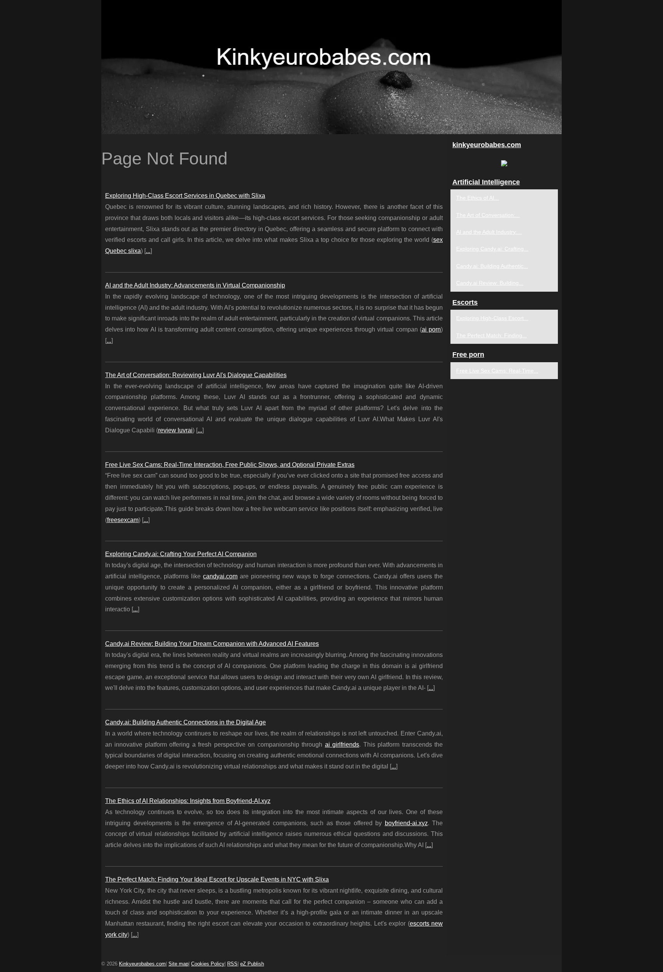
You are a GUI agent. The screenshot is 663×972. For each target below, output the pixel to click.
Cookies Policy (207, 964)
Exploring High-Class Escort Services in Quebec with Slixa (185, 195)
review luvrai (175, 430)
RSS (232, 964)
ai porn (431, 329)
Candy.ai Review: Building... (489, 283)
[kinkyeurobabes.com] (331, 67)
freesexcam (123, 520)
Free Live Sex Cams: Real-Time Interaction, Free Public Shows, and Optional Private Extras (230, 464)
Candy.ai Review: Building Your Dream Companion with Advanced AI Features (212, 643)
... (148, 251)
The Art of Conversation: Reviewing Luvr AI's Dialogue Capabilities (196, 375)
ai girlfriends (342, 744)
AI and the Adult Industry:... (489, 232)
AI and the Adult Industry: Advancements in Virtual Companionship (195, 285)
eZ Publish (252, 964)
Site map (178, 964)
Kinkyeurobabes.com (142, 964)
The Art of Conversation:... (488, 215)
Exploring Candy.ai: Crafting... (492, 249)
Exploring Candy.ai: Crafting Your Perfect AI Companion (181, 554)
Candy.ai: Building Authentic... (492, 266)
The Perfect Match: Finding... (491, 335)
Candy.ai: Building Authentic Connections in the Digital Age (185, 722)
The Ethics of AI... (477, 198)
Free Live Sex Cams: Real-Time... (497, 371)
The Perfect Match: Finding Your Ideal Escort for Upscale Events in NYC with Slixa (217, 879)
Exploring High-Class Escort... (492, 318)
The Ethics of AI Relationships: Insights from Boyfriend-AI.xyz (187, 801)
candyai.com (220, 576)
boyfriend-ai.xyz (406, 823)
